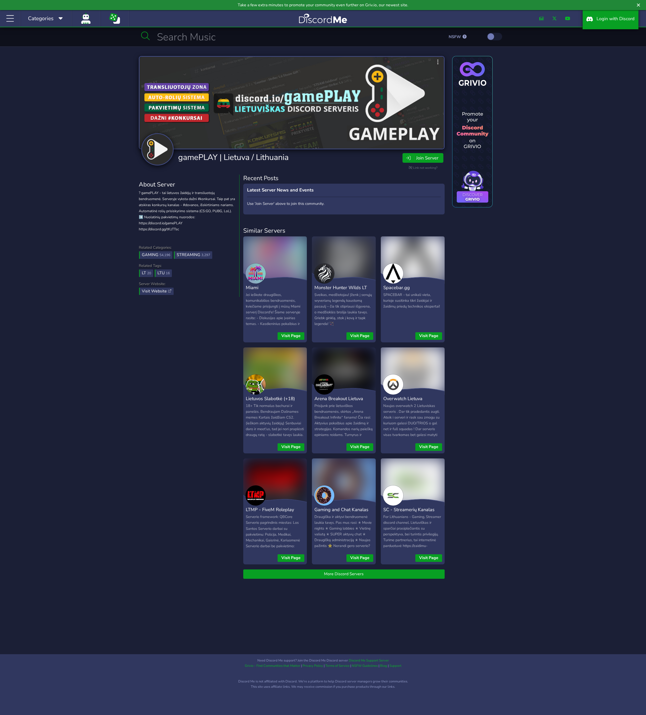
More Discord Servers (344, 574)
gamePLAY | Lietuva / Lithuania (233, 157)
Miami (252, 287)
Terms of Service (337, 666)
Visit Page (291, 336)
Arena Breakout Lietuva (338, 398)
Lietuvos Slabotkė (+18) (270, 398)
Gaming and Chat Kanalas (341, 509)
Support (395, 666)
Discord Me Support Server (369, 660)
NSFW (455, 37)
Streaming (193, 255)
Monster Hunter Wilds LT (340, 287)
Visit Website (155, 291)
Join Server (427, 158)
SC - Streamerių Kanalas (409, 509)
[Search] (145, 35)
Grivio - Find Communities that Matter (272, 666)
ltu (163, 273)
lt (146, 273)
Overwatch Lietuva (402, 398)
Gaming (156, 255)
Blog (383, 666)
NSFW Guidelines (365, 666)
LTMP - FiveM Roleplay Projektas (270, 513)
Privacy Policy (313, 666)
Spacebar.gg (396, 287)
